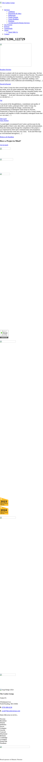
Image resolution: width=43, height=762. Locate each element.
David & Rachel (5, 84)
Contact (6, 34)
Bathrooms (12, 15)
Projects (6, 26)
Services (7, 10)
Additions (11, 12)
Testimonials (8, 28)
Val (1, 100)
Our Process (8, 25)
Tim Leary (3, 119)
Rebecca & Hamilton (7, 137)
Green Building (13, 19)
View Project (4, 120)
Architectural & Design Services (19, 23)
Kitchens (11, 21)
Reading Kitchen (5, 69)
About (6, 30)
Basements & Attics (14, 13)
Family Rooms (13, 17)
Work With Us (13, 32)
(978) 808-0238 (7, 707)
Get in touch (4, 145)
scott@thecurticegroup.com (11, 711)
